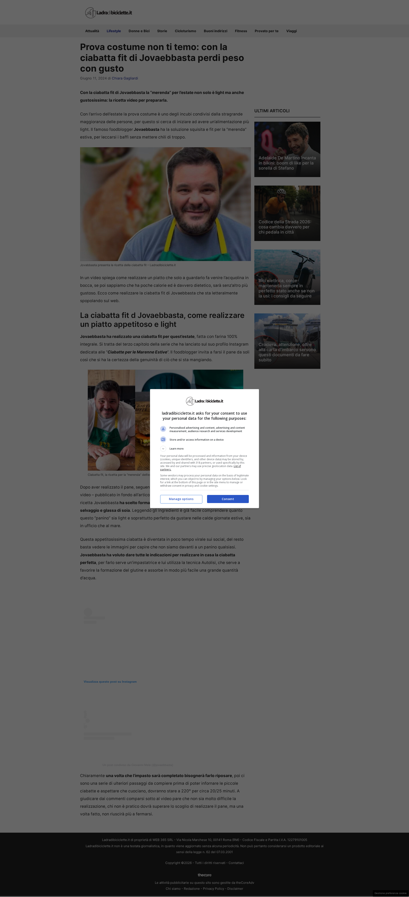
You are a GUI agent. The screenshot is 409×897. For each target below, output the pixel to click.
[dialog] (204, 448)
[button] (204, 449)
